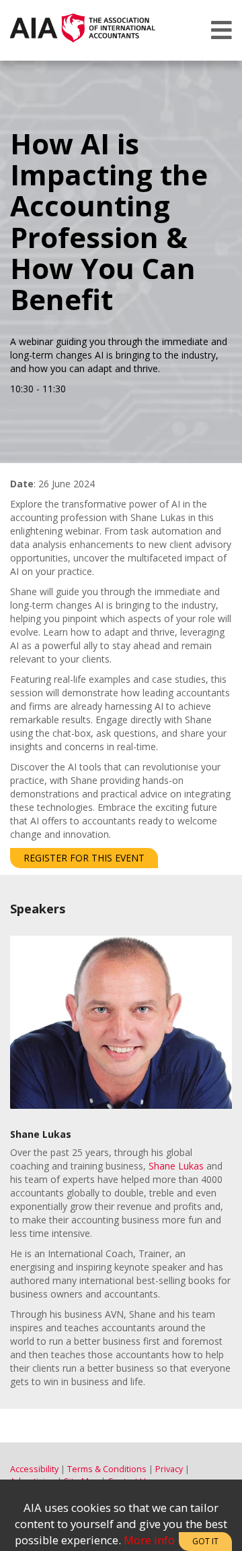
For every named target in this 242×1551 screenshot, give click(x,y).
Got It (205, 1541)
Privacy (169, 1469)
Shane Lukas (176, 1165)
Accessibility (34, 1469)
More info (149, 1540)
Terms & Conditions (107, 1469)
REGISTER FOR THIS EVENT (84, 857)
